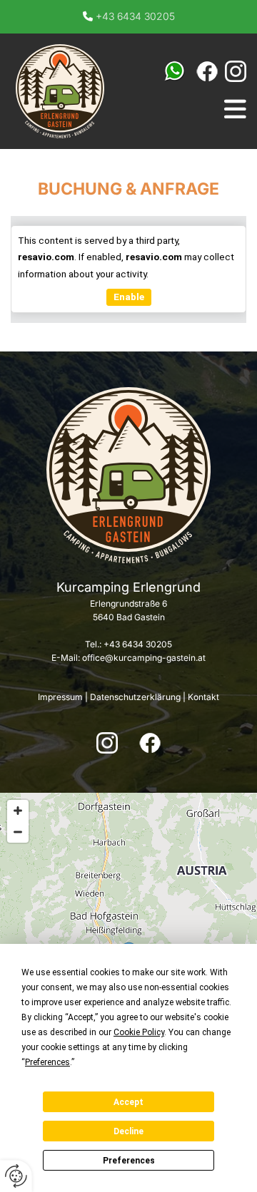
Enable (129, 296)
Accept (128, 1102)
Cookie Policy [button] (139, 1032)
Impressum (60, 697)
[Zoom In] (18, 810)
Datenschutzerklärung (135, 697)
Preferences (129, 1161)
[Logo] (60, 91)
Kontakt (203, 697)
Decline (128, 1131)
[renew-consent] (16, 1176)
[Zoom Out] (18, 832)
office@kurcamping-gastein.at (144, 657)
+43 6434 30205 (135, 16)
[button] (235, 108)
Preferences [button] (47, 1062)
